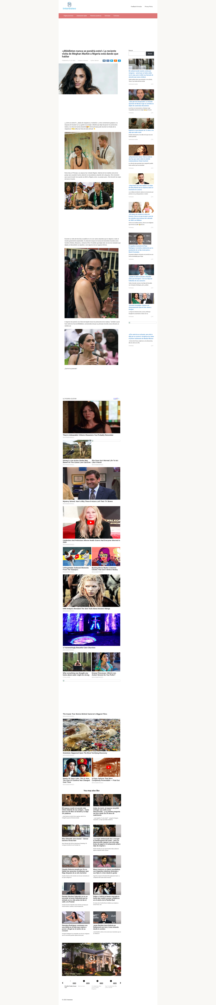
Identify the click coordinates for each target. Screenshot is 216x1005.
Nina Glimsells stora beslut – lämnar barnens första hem (75, 839)
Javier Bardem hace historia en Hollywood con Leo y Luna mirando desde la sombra (106, 927)
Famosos (116, 16)
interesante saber (82, 16)
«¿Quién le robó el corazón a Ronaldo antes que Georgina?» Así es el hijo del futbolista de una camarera (140, 279)
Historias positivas (95, 16)
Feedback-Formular (136, 6)
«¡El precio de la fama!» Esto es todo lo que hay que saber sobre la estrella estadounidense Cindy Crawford (140, 159)
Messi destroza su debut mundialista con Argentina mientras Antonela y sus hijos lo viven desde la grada (106, 871)
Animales (107, 16)
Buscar (131, 50)
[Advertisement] (108, 32)
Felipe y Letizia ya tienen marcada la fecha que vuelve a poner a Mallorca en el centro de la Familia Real (106, 898)
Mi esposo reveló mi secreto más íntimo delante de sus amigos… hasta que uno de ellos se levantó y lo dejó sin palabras (75, 810)
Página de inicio (68, 16)
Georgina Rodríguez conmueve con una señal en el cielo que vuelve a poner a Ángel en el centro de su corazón (74, 928)
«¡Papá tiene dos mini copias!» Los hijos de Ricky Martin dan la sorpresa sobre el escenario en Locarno (141, 187)
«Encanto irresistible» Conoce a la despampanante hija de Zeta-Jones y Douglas (140, 307)
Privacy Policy (149, 6)
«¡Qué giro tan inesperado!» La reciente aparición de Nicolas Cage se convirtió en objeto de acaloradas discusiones (141, 104)
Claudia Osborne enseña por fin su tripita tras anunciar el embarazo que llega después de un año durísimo (75, 871)
